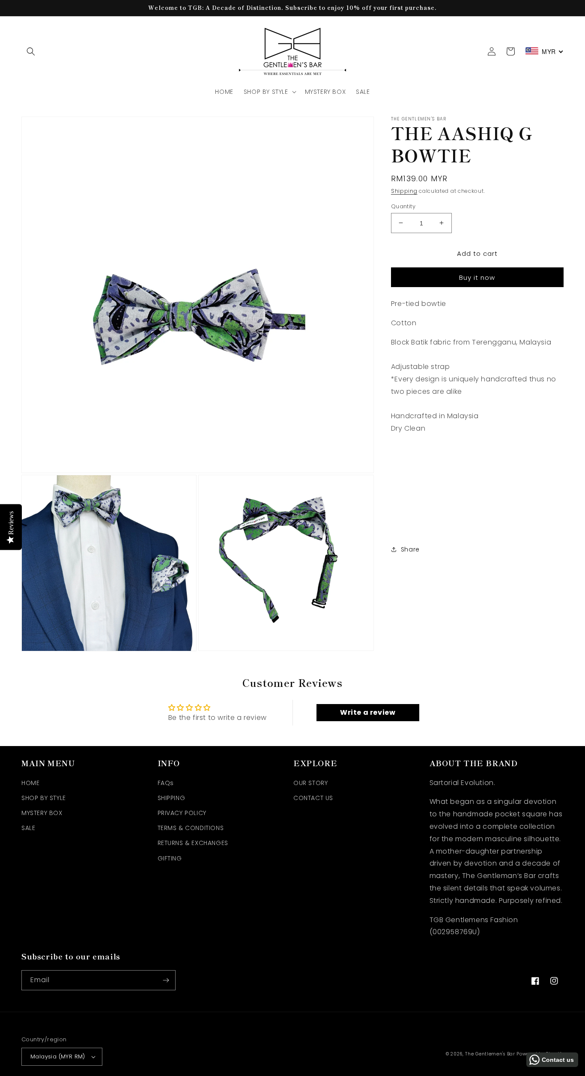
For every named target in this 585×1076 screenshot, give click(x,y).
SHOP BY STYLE (43, 798)
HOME (30, 783)
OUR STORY (310, 783)
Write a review (367, 712)
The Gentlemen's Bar (490, 1054)
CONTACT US (313, 798)
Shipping (404, 191)
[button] (30, 51)
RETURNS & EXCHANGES (193, 843)
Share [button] (410, 549)
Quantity (403, 206)
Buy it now (477, 277)
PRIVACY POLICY (182, 813)
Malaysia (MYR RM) (57, 1056)
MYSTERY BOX (42, 813)
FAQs (166, 783)
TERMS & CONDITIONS (191, 828)
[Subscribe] (165, 980)
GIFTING (170, 858)
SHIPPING (171, 798)
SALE (28, 828)
